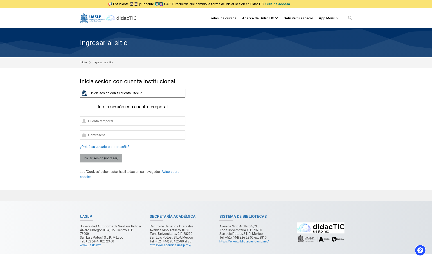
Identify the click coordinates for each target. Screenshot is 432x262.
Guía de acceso (277, 4)
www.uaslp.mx (90, 245)
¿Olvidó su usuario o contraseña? (104, 147)
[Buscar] (350, 18)
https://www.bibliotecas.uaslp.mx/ (244, 241)
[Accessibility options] (420, 250)
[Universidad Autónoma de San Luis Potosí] (109, 18)
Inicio (83, 62)
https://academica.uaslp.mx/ (170, 245)
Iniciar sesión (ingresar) (101, 158)
